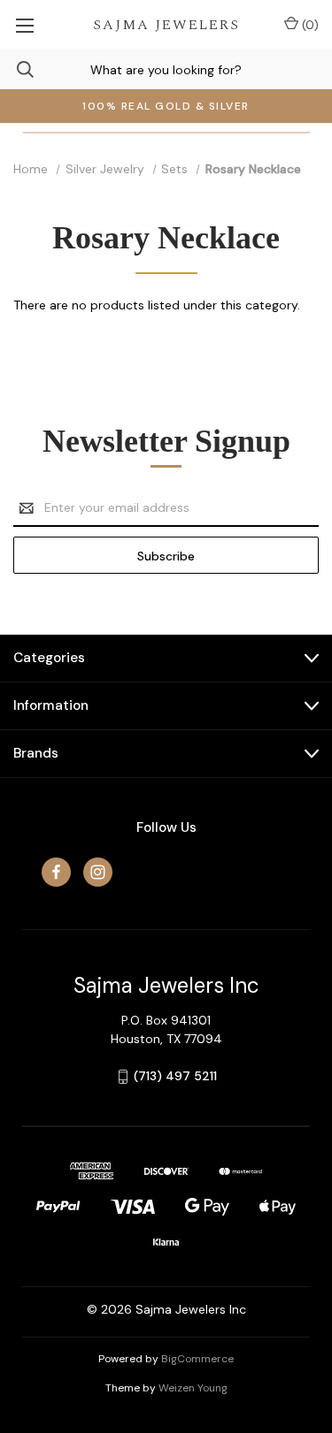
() (308, 25)
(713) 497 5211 (175, 1076)
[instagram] (97, 872)
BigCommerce (197, 1359)
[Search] (17, 69)
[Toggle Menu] (24, 25)
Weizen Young (193, 1388)
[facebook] (56, 872)
